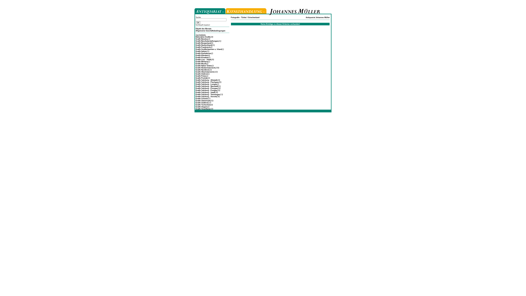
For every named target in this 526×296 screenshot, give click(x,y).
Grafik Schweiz (202, 99)
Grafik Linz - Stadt (203, 60)
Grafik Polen (201, 76)
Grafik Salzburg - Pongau (206, 90)
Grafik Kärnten (202, 55)
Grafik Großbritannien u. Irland (209, 49)
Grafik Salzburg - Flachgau (207, 82)
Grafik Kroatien (202, 57)
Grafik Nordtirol (202, 70)
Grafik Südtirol (202, 103)
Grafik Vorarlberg (203, 109)
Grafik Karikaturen (203, 53)
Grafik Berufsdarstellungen (207, 41)
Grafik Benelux (202, 39)
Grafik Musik (201, 64)
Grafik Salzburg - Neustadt (207, 86)
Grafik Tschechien (203, 105)
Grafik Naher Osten (204, 66)
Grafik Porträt (201, 78)
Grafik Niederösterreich (205, 68)
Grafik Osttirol (202, 74)
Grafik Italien (201, 51)
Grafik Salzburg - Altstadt (206, 80)
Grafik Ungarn (201, 107)
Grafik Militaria (202, 62)
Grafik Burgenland (203, 43)
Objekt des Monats (203, 29)
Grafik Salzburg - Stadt (205, 92)
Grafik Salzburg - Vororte (206, 97)
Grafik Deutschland (204, 45)
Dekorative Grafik (203, 37)
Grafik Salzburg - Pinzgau (207, 88)
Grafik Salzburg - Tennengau (208, 94)
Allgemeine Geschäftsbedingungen (210, 31)
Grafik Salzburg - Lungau (206, 84)
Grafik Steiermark (203, 101)
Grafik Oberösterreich (205, 72)
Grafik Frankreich (203, 47)
